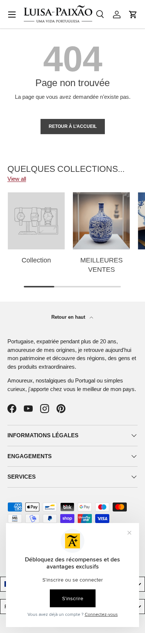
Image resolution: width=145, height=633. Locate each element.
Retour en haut (69, 317)
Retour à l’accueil (73, 126)
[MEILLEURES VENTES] (101, 220)
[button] (133, 14)
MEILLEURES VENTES (101, 264)
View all (16, 179)
